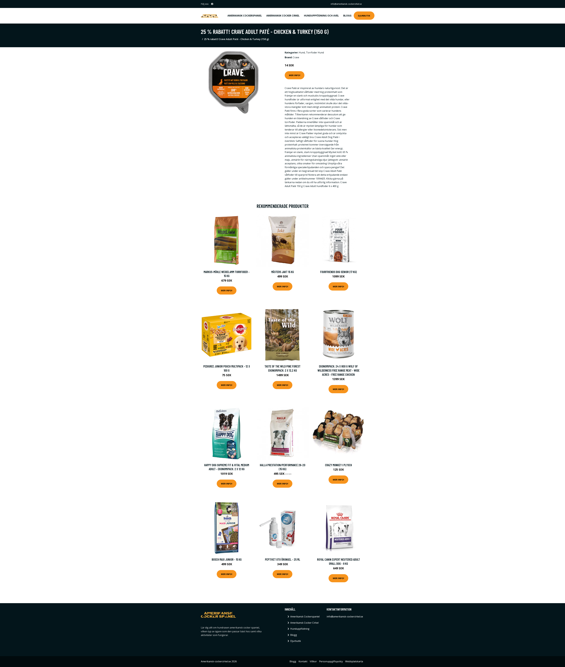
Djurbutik (364, 15)
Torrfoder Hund (315, 52)
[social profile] (212, 4)
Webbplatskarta (354, 661)
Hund (302, 52)
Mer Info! (294, 75)
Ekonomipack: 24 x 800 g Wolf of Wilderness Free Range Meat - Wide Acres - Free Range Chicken (338, 370)
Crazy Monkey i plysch (338, 465)
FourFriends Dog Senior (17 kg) (338, 272)
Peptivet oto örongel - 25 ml (282, 559)
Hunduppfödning (299, 628)
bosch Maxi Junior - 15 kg (227, 559)
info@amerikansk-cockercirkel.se (346, 4)
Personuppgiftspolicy (331, 661)
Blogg (347, 15)
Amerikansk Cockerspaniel (244, 15)
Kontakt (303, 661)
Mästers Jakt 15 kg (282, 272)
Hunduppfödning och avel (321, 15)
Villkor (313, 661)
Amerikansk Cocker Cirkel (283, 15)
